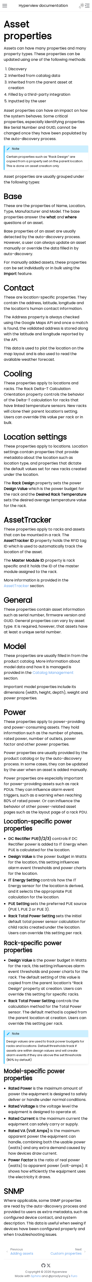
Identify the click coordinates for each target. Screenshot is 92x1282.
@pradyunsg (58, 1276)
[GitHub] (43, 1266)
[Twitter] (48, 1266)
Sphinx (36, 1276)
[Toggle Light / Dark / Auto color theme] (81, 5)
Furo (74, 1276)
